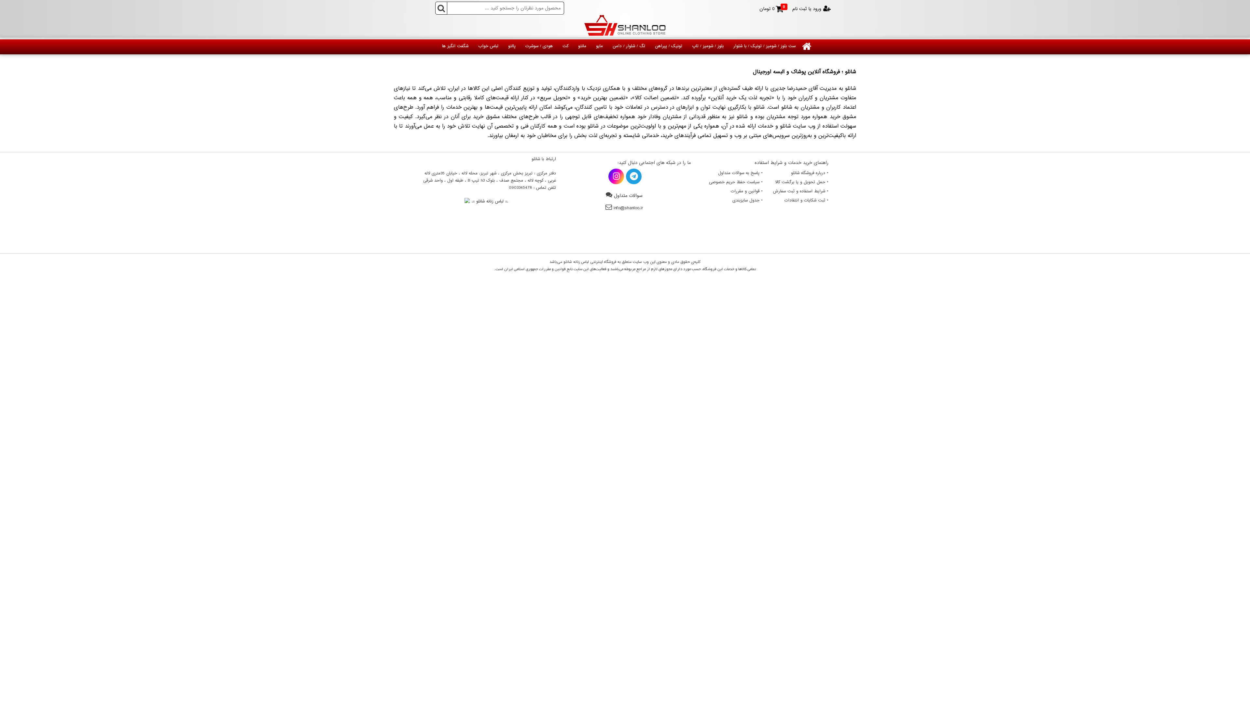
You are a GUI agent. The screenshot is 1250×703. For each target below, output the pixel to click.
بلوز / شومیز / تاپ (708, 46)
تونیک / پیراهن (668, 46)
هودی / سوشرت (539, 46)
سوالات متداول (628, 196)
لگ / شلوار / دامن (629, 46)
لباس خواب (488, 46)
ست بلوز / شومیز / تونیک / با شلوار (764, 46)
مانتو (582, 46)
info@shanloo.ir (628, 208)
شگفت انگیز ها (455, 46)
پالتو (512, 46)
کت (565, 46)
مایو (599, 46)
